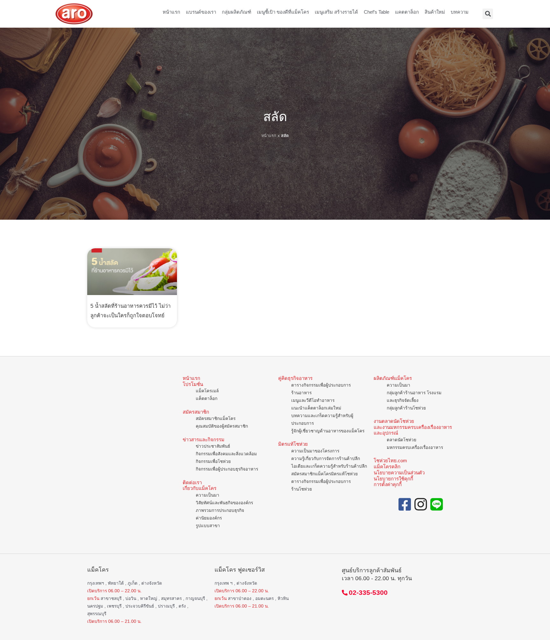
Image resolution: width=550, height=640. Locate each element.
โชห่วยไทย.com (390, 460)
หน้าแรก (171, 12)
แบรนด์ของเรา (201, 12)
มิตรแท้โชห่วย (293, 444)
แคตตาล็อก (407, 12)
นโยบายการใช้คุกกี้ (393, 478)
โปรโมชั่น (193, 384)
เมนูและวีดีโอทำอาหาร (313, 400)
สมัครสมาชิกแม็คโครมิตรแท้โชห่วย (324, 473)
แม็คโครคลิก (387, 466)
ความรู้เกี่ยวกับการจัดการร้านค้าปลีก (325, 458)
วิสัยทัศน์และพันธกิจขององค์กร (224, 502)
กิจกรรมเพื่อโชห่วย (213, 461)
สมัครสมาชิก (196, 412)
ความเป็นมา (207, 495)
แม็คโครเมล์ (207, 391)
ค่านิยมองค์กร (209, 518)
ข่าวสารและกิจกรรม (203, 439)
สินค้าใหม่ (435, 12)
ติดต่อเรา (192, 482)
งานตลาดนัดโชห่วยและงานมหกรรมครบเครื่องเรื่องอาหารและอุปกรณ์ (413, 427)
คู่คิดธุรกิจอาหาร (295, 378)
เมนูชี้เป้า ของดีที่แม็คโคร (283, 12)
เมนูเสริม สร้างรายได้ (336, 12)
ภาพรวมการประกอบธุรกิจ (220, 510)
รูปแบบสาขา (208, 525)
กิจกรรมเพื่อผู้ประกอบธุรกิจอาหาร (227, 469)
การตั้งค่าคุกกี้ (388, 484)
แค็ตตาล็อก (206, 398)
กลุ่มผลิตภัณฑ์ (236, 12)
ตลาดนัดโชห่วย (401, 439)
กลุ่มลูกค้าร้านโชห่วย (406, 408)
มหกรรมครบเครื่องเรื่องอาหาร (415, 447)
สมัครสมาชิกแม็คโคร (216, 418)
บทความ (460, 12)
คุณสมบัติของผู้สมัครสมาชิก (222, 426)
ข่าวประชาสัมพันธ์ (213, 446)
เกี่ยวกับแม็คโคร (199, 488)
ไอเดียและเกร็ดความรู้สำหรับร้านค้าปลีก (329, 466)
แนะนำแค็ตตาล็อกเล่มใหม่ (316, 408)
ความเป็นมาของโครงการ (315, 451)
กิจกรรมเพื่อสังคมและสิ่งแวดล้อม (226, 453)
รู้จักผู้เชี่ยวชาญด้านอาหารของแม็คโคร (327, 431)
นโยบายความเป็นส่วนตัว (399, 472)
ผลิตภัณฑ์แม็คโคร (393, 378)
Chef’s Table (376, 12)
